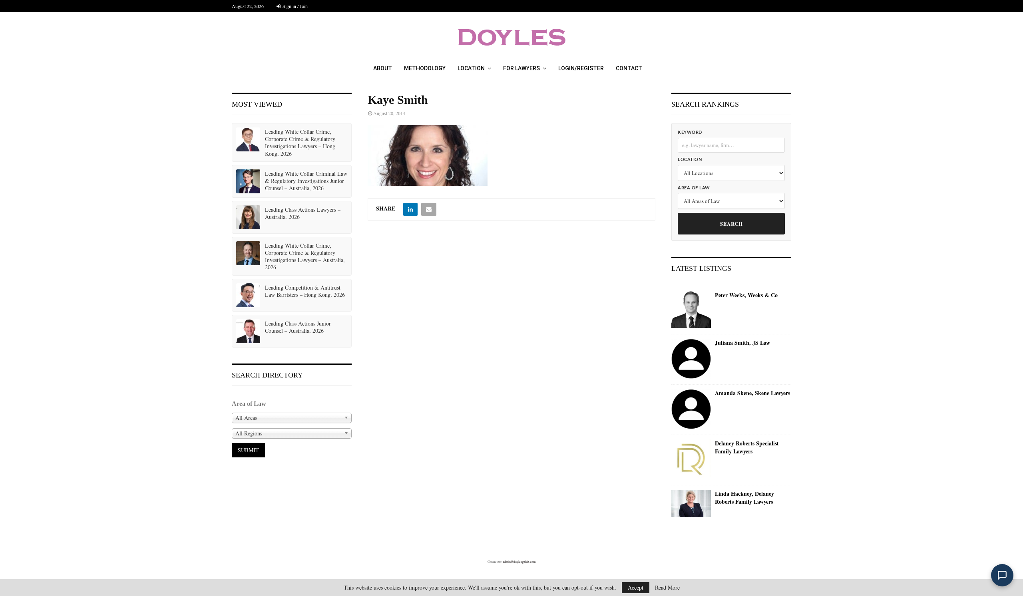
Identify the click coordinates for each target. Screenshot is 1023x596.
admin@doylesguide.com (519, 562)
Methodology (425, 68)
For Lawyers (521, 68)
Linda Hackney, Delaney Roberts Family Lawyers (744, 497)
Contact (629, 68)
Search (731, 223)
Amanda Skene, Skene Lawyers (752, 393)
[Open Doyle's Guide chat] (1002, 575)
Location (471, 68)
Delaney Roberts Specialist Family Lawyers (747, 447)
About (382, 68)
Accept (635, 587)
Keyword (690, 132)
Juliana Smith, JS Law (742, 343)
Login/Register (581, 68)
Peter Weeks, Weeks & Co (746, 295)
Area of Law (694, 188)
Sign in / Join (294, 6)
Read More (667, 587)
